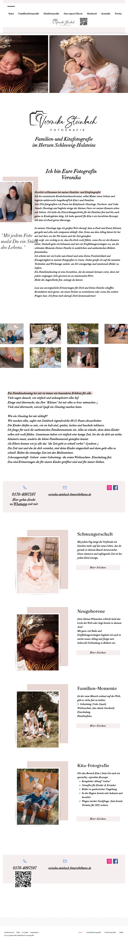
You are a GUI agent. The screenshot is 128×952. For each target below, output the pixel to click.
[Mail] (64, 487)
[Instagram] (109, 487)
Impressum (34, 932)
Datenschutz (9, 932)
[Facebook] (115, 487)
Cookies (25, 932)
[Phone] (25, 487)
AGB (18, 932)
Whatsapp (21, 504)
